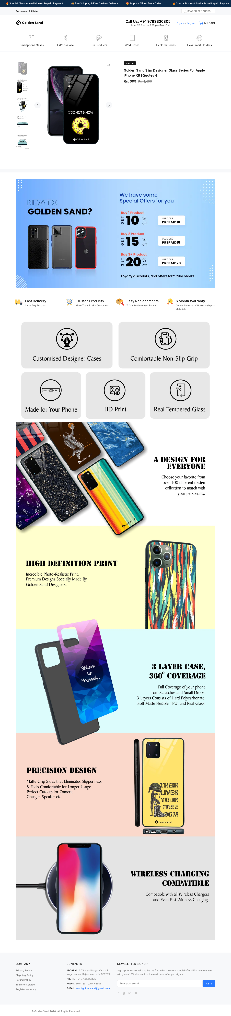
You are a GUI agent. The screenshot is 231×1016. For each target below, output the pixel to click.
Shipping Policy (24, 975)
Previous (37, 105)
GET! (209, 983)
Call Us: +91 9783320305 (147, 21)
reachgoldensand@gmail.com (93, 988)
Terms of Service (25, 984)
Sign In (180, 23)
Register (191, 23)
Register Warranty (26, 989)
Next (109, 105)
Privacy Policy (24, 970)
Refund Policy (23, 979)
